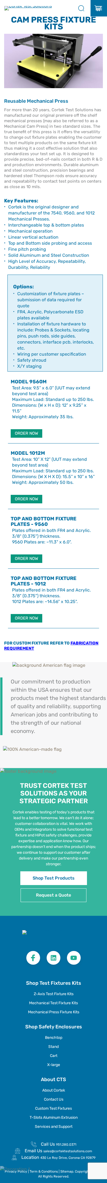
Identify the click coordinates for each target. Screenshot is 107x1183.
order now (26, 433)
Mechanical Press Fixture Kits (53, 1012)
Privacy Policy (16, 1171)
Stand (53, 1046)
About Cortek (53, 1090)
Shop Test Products (54, 878)
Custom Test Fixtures (53, 1108)
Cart (53, 1055)
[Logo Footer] (53, 935)
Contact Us (53, 1099)
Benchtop (53, 1037)
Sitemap (66, 1171)
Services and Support (53, 1126)
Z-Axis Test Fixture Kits (54, 994)
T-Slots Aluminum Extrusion (54, 1117)
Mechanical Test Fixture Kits (53, 1003)
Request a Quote (53, 895)
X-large (53, 1064)
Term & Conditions (44, 1171)
